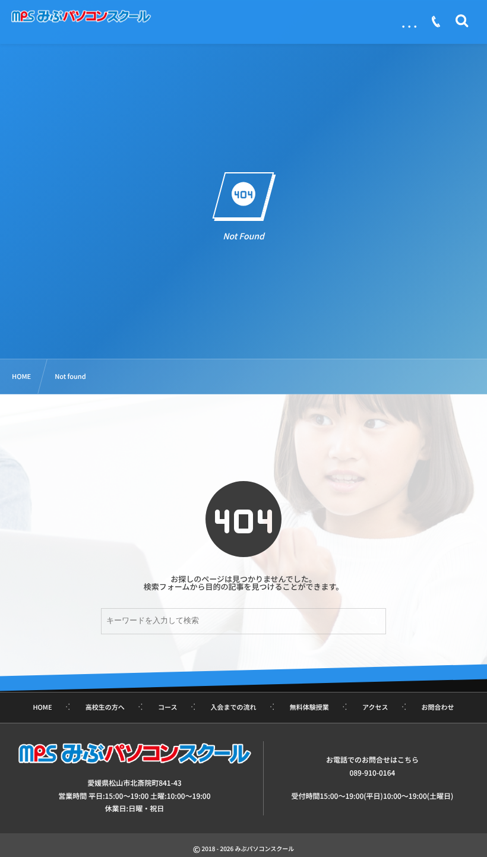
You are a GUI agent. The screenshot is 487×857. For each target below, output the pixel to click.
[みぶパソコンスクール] (81, 16)
